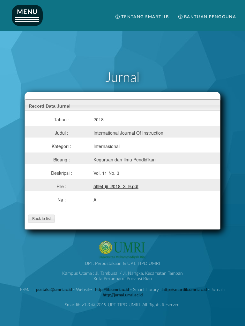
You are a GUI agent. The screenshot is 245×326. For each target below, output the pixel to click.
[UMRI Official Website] (122, 258)
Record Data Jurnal (50, 106)
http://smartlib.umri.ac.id (184, 290)
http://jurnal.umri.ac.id (123, 295)
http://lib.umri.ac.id (112, 290)
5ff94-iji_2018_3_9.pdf (115, 186)
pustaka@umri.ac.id (54, 290)
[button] (41, 219)
